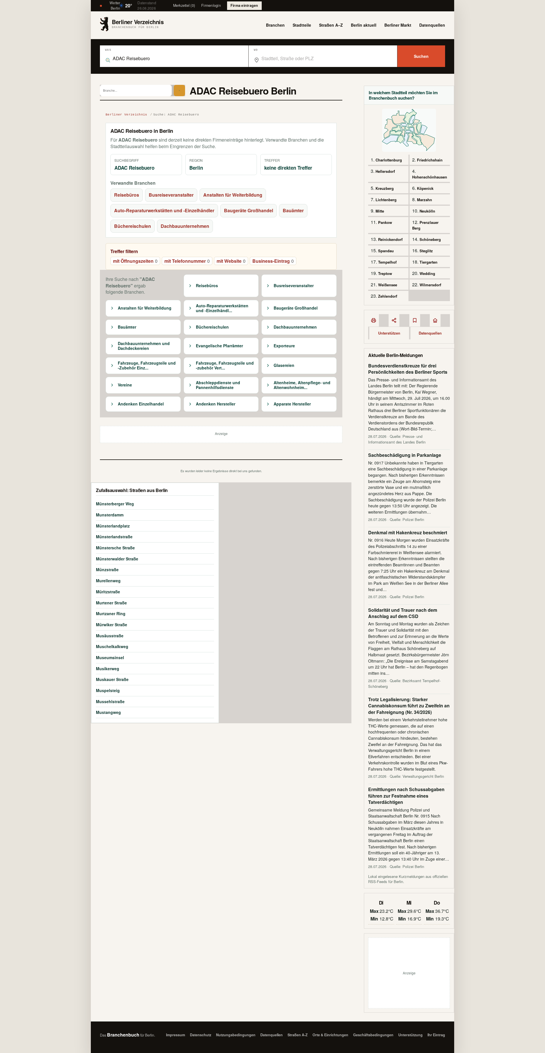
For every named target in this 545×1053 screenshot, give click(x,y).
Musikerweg (107, 668)
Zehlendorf (387, 296)
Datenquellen (432, 25)
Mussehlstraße (110, 701)
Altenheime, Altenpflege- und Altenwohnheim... (302, 385)
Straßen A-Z (298, 1034)
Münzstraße (107, 569)
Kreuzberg (385, 188)
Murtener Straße (111, 603)
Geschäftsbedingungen (373, 1034)
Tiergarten (428, 262)
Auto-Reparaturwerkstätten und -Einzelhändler (164, 210)
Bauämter (293, 210)
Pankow (385, 222)
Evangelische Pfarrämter (219, 345)
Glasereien (284, 365)
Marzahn (424, 199)
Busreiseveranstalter (171, 195)
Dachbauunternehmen (185, 226)
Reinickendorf (390, 239)
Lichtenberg (386, 199)
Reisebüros (126, 195)
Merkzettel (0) (184, 5)
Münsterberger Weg (115, 503)
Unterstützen (389, 333)
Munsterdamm (109, 515)
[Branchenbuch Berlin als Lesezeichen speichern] (414, 320)
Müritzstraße (108, 591)
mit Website (231, 261)
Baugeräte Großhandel (248, 210)
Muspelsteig (108, 690)
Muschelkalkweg (112, 646)
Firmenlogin (211, 5)
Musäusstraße (109, 635)
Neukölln (427, 211)
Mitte (380, 211)
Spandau (386, 250)
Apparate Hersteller (292, 404)
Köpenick (425, 188)
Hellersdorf (385, 171)
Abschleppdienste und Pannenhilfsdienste (218, 385)
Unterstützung (410, 1034)
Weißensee (387, 284)
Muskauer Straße (112, 679)
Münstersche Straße (115, 547)
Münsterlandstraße (114, 536)
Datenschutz (200, 1034)
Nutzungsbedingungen (235, 1034)
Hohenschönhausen (429, 177)
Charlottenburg (389, 160)
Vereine (125, 385)
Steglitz (426, 250)
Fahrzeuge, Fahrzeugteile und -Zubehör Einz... (147, 366)
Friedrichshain (430, 160)
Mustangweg (108, 712)
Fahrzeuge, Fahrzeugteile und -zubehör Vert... (225, 366)
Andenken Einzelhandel (141, 404)
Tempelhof (387, 262)
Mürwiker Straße (111, 624)
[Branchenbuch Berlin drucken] (373, 320)
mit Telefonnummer (187, 261)
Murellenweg (108, 580)
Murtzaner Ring (110, 613)
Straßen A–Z (331, 25)
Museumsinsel (110, 657)
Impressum (175, 1034)
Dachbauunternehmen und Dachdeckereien (144, 346)
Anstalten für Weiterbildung (232, 195)
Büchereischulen (132, 226)
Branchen (275, 25)
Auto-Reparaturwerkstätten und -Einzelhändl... (222, 308)
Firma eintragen (244, 5)
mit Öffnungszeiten (135, 261)
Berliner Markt (397, 25)
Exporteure (284, 345)
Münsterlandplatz (113, 526)
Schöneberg (430, 239)
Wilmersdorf (430, 284)
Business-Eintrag (273, 261)
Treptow (385, 273)
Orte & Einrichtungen (330, 1034)
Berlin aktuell (363, 25)
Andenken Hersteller (215, 404)
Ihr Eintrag (436, 1034)
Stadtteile (302, 25)
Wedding (427, 273)
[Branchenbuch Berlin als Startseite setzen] (435, 320)
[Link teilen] (394, 320)
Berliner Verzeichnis (126, 114)
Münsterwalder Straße (117, 559)
